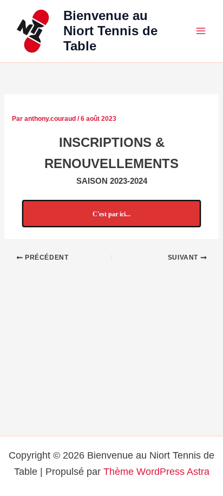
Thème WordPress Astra (156, 471)
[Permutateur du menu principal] (200, 31)
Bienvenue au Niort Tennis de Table (110, 31)
